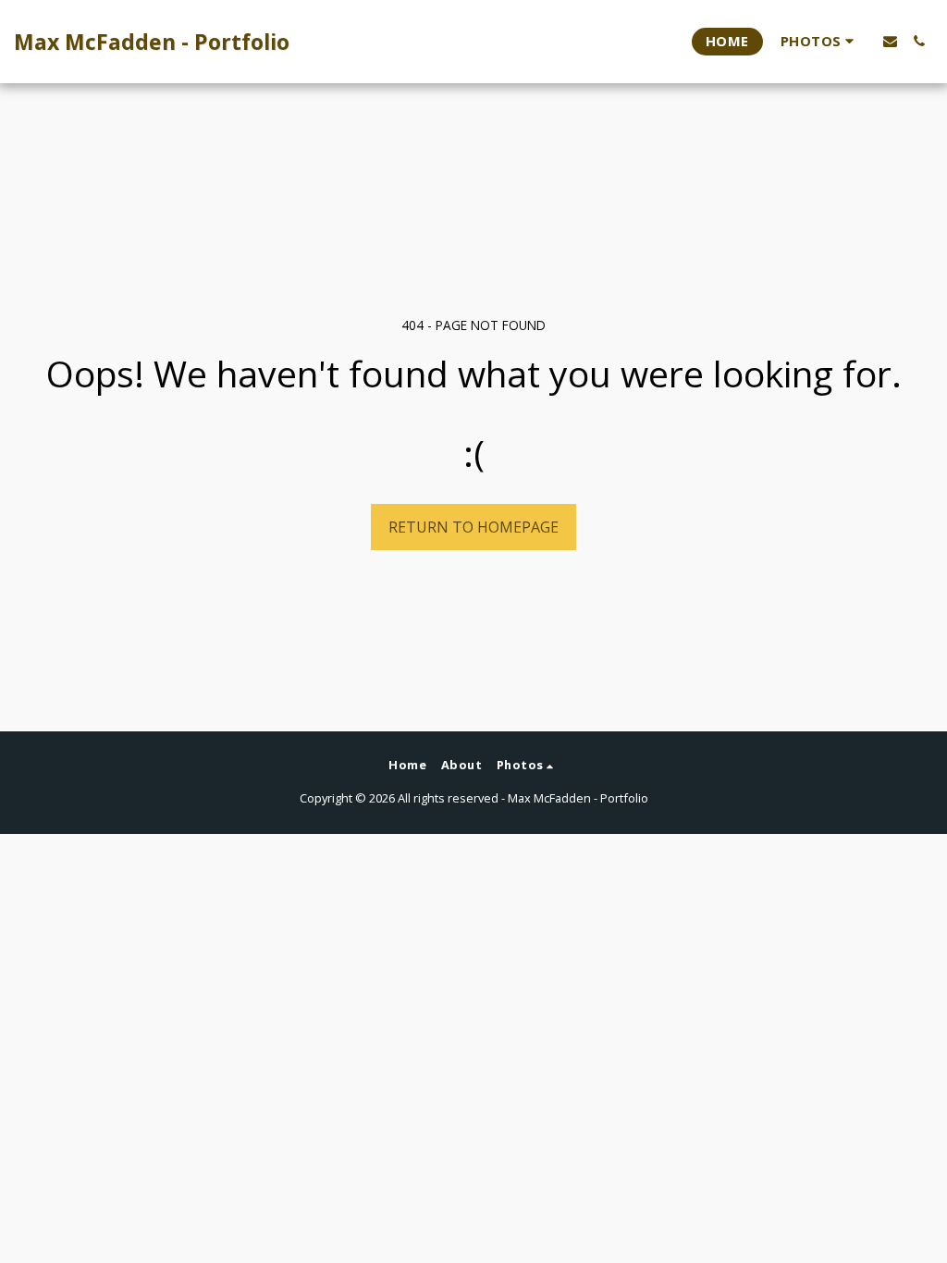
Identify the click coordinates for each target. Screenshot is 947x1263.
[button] (820, 41)
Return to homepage (473, 527)
